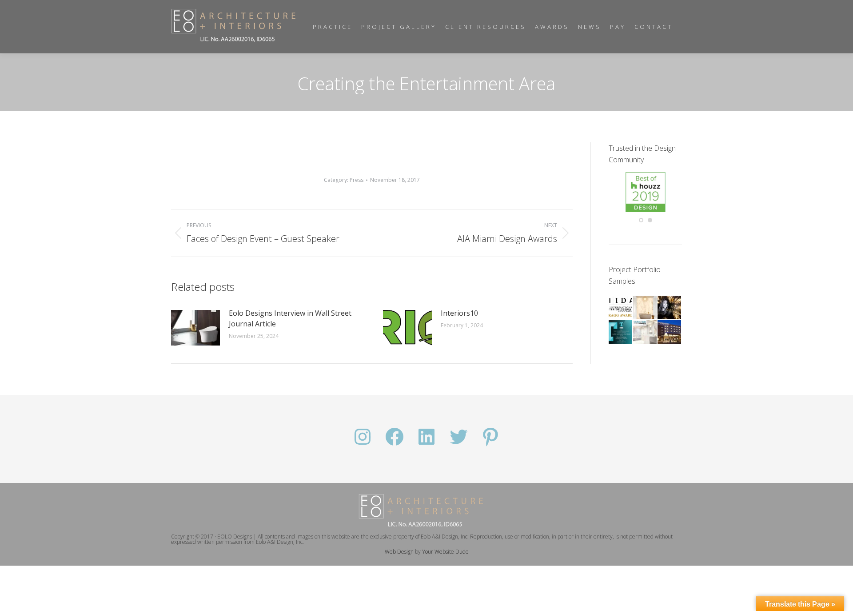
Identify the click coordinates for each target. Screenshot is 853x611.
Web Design (399, 551)
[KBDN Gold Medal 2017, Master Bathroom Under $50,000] (645, 332)
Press (356, 180)
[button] (641, 220)
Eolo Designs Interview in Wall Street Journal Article (290, 318)
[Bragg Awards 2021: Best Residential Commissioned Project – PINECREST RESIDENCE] (621, 308)
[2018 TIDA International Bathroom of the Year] (621, 332)
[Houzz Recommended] (645, 209)
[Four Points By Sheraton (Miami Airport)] (670, 332)
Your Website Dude (445, 551)
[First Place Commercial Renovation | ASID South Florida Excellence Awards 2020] (670, 308)
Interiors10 (459, 313)
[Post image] (195, 328)
